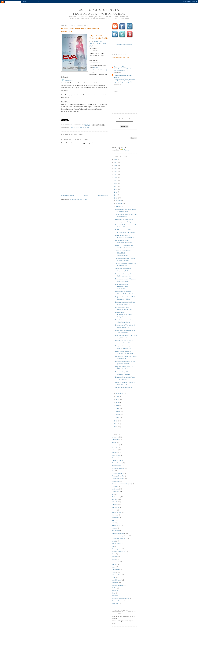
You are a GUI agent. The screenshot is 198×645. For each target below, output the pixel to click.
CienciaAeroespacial (118, 468)
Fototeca (114, 515)
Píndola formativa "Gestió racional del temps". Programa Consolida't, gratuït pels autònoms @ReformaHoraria (124, 81)
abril (117, 408)
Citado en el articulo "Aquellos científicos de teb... (125, 383)
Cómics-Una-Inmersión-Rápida (121, 484)
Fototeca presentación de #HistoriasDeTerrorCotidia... (124, 293)
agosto (118, 396)
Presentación (116, 562)
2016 (116, 189)
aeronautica (115, 437)
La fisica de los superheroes (120, 536)
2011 (116, 424)
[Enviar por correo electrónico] (96, 125)
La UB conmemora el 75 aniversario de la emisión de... (125, 236)
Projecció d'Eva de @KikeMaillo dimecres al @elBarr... (125, 298)
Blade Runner (116, 455)
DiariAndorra (116, 497)
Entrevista (115, 504)
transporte (115, 595)
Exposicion (78, 127)
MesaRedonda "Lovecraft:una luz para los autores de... (125, 210)
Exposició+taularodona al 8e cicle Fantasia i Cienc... (125, 226)
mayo (118, 405)
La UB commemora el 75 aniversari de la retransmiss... (125, 231)
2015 (116, 192)
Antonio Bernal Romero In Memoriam (123, 388)
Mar (113, 546)
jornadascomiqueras (118, 533)
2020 (116, 177)
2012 (116, 421)
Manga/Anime (116, 543)
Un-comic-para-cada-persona (120, 598)
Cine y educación (117, 473)
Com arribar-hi (68, 80)
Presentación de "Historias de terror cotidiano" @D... (124, 342)
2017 (116, 186)
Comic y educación (118, 476)
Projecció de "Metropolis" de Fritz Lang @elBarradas (125, 331)
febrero (118, 414)
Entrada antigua (103, 195)
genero (114, 523)
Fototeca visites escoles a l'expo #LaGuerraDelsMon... (125, 303)
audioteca (115, 450)
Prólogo (114, 564)
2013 (116, 198)
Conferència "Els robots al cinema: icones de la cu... (126, 357)
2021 (116, 174)
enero (118, 417)
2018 (116, 183)
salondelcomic (116, 580)
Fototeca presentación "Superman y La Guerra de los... (125, 280)
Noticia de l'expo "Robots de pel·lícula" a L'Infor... (124, 373)
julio (117, 399)
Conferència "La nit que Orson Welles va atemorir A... (124, 275)
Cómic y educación (118, 478)
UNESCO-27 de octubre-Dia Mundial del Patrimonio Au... (125, 246)
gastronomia (115, 517)
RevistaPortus (116, 570)
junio (118, 402)
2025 (116, 162)
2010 (116, 427)
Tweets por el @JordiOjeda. (124, 44)
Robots (86, 127)
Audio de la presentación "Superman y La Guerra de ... (125, 269)
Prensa (114, 559)
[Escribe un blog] (98, 125)
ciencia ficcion (116, 465)
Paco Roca (115, 556)
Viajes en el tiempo (118, 601)
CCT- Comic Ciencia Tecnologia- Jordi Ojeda (99, 11)
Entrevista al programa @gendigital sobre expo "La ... (125, 308)
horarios (114, 528)
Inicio (86, 195)
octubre (118, 206)
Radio (113, 567)
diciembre (119, 200)
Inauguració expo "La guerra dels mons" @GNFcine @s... (125, 347)
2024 (116, 165)
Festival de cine (116, 512)
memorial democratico (118, 551)
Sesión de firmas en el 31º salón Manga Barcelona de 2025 (122, 69)
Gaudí (113, 520)
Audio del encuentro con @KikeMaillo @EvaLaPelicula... (123, 253)
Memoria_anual (116, 549)
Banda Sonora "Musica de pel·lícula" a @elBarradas (124, 352)
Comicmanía (116, 481)
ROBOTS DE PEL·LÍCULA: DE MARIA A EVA (98, 43)
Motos (114, 554)
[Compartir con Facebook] (103, 125)
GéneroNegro (116, 525)
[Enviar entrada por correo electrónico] (93, 125)
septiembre (119, 393)
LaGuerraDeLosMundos (119, 538)
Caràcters (114, 458)
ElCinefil (114, 502)
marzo (118, 411)
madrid (114, 541)
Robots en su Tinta (120, 67)
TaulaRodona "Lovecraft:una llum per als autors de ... (125, 215)
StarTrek (114, 588)
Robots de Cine (116, 575)
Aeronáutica (115, 439)
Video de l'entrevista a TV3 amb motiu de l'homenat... (125, 259)
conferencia (115, 489)
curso (113, 494)
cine (71, 127)
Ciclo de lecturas (117, 463)
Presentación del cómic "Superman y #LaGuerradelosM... (126, 321)
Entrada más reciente (67, 195)
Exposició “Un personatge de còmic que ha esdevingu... (124, 220)
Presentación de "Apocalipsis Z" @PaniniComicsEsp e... (125, 326)
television (115, 590)
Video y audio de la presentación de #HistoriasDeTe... (125, 264)
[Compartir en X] (101, 125)
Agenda (114, 442)
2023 (116, 168)
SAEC (113, 577)
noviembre (119, 203)
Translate (126, 150)
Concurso (115, 486)
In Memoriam (116, 531)
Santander (115, 583)
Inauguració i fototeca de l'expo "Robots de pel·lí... (125, 378)
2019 (116, 180)
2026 (116, 159)
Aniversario (115, 445)
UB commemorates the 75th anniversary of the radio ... (124, 241)
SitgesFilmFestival (117, 585)
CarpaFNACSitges (117, 460)
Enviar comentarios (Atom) (78, 199)
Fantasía (114, 510)
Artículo (114, 447)
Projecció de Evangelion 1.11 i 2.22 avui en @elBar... (124, 368)
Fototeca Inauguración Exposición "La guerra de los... (126, 336)
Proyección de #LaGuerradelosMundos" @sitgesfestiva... (124, 314)
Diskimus (114, 499)
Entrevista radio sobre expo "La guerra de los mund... (125, 362)
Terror (113, 593)
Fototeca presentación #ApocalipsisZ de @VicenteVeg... (122, 286)
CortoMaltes (115, 491)
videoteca (115, 603)
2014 (116, 195)
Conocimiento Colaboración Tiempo (123, 76)
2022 (116, 171)
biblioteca (115, 452)
